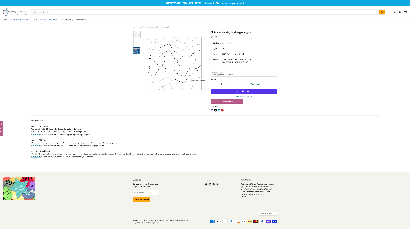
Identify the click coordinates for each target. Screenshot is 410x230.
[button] (137, 34)
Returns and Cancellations (177, 220)
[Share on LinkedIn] (219, 110)
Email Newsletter (142, 199)
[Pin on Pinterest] (222, 110)
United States (267, 214)
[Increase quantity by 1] (229, 84)
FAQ (188, 220)
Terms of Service (148, 220)
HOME (5, 20)
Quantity (214, 79)
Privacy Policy (137, 220)
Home (135, 27)
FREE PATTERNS (67, 20)
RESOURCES (81, 20)
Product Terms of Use (161, 220)
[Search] (382, 12)
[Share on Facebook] (212, 110)
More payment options (244, 96)
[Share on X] (215, 110)
